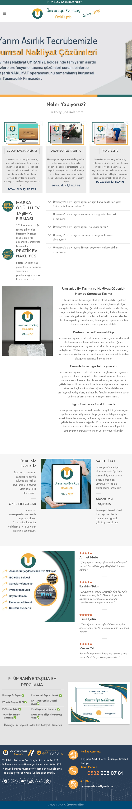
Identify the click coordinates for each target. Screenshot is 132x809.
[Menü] (4, 13)
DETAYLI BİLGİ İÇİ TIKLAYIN (22, 189)
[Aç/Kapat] (49, 202)
